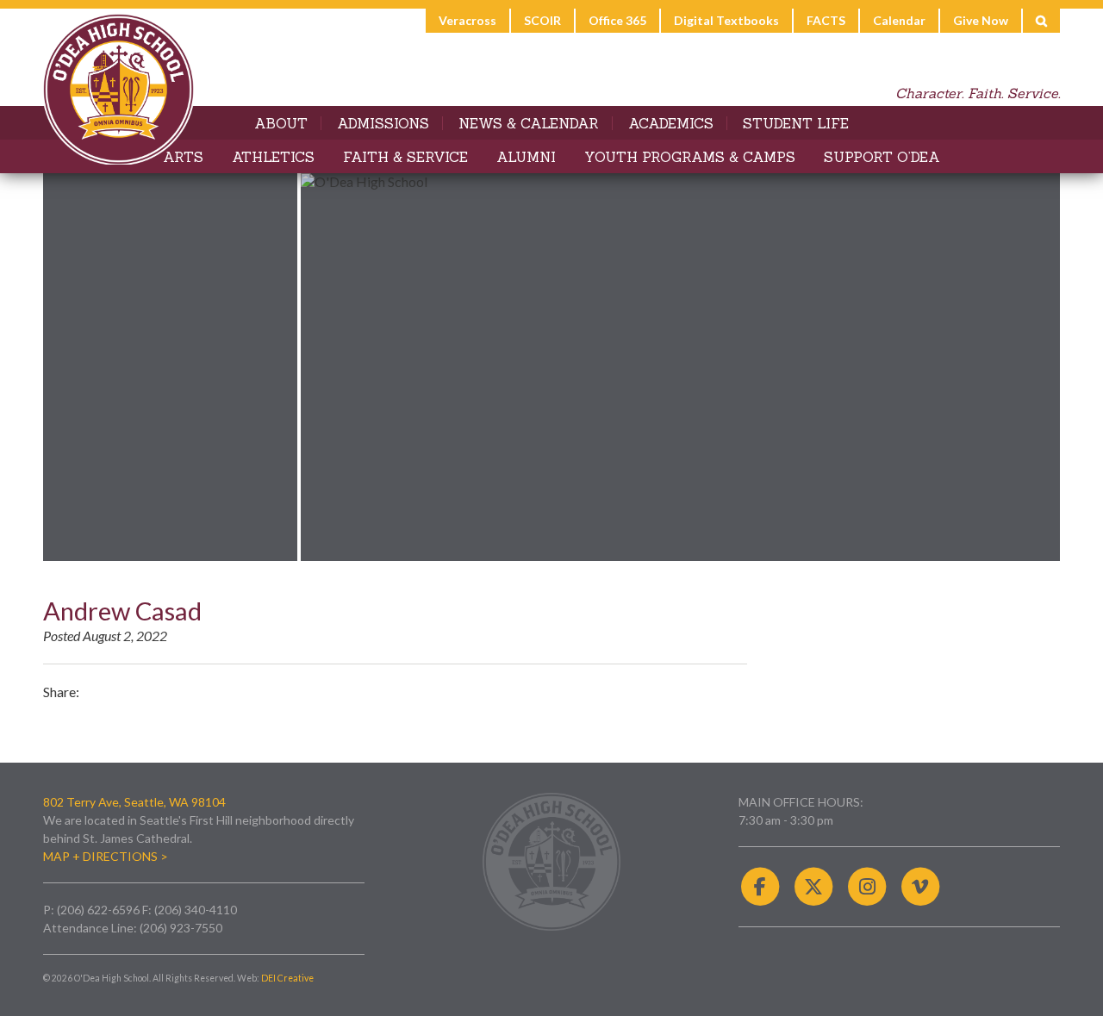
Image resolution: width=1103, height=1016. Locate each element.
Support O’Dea (882, 157)
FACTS (826, 20)
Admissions (383, 123)
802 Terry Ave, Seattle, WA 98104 (134, 802)
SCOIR (542, 20)
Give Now (980, 20)
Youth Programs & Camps (689, 157)
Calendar (899, 20)
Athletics (273, 157)
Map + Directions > (105, 856)
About (281, 123)
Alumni (526, 157)
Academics (671, 123)
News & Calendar (528, 123)
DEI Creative (287, 978)
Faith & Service (405, 157)
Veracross (467, 20)
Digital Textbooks (726, 20)
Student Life (796, 123)
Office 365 (617, 20)
